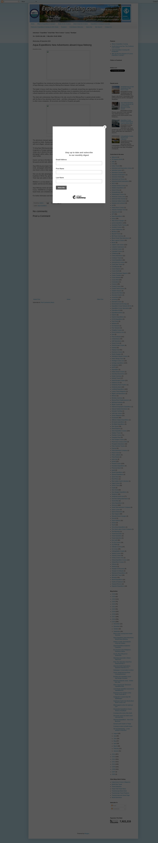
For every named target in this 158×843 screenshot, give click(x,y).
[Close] (104, 127)
